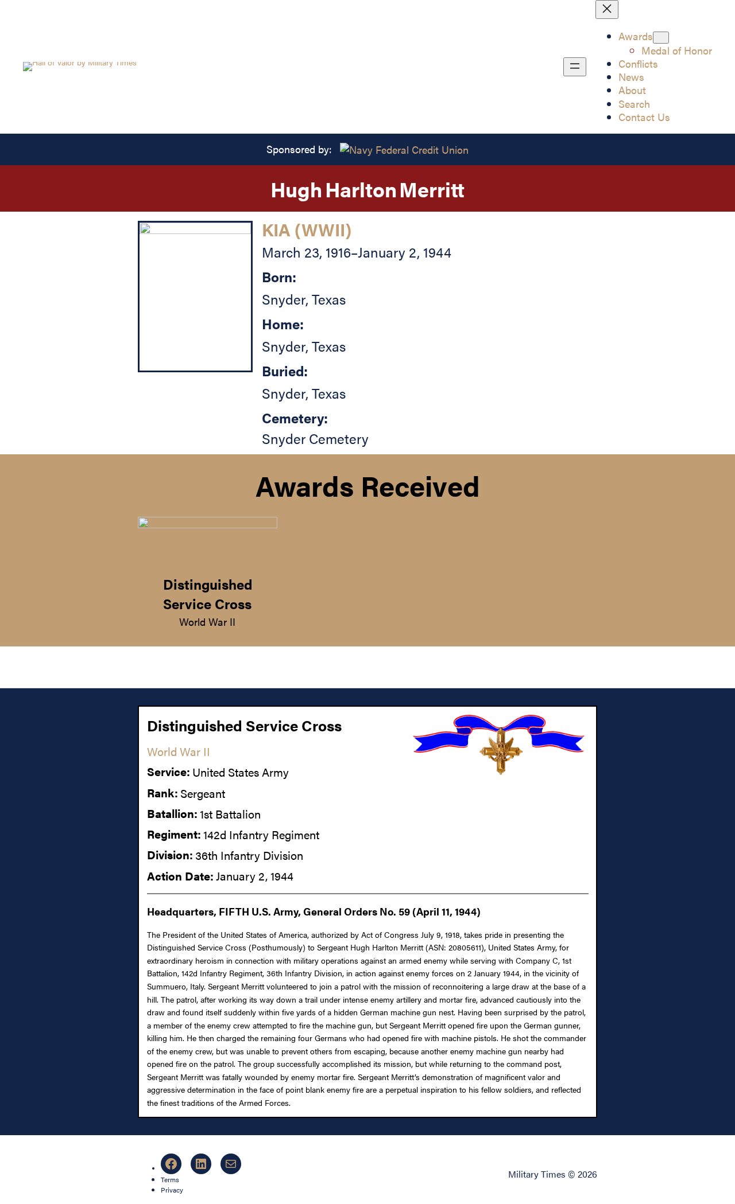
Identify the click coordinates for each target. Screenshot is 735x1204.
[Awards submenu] (661, 38)
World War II (207, 621)
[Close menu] (606, 9)
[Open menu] (574, 66)
